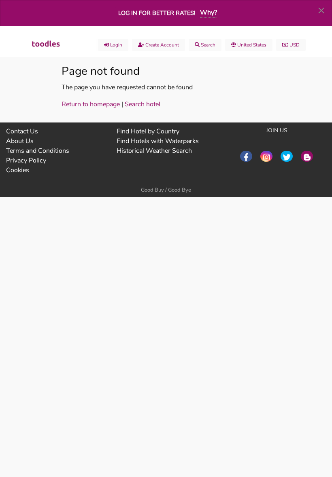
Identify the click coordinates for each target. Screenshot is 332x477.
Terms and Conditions (37, 150)
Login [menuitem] (115, 45)
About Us (20, 141)
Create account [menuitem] (161, 45)
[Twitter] (287, 156)
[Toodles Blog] (307, 156)
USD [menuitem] (294, 45)
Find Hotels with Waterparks (158, 141)
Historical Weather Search (154, 150)
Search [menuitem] (207, 45)
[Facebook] (246, 156)
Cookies (17, 170)
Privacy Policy (26, 160)
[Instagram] (266, 156)
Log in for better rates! (156, 13)
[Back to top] (306, 426)
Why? (208, 12)
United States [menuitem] (251, 45)
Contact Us (22, 131)
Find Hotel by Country (148, 131)
